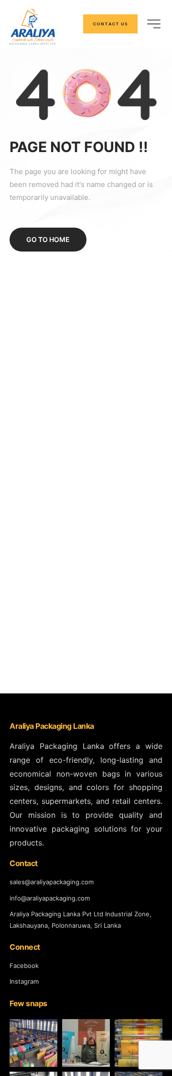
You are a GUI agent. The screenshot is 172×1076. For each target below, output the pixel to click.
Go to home (48, 239)
